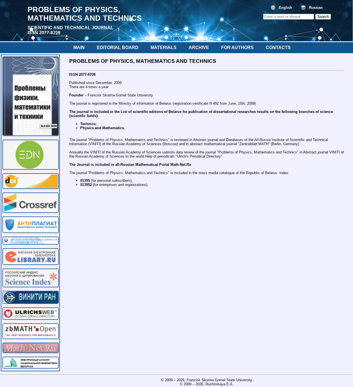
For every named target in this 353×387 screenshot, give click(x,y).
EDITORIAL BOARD (117, 47)
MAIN (79, 47)
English (285, 8)
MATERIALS (163, 47)
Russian (316, 8)
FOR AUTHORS (237, 47)
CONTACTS (278, 47)
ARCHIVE (199, 47)
